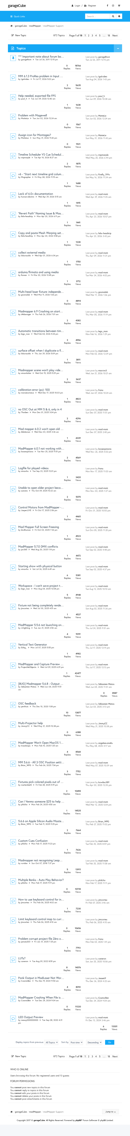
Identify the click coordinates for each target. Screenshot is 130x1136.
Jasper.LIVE (26, 510)
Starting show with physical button (40, 566)
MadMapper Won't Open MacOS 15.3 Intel (44, 742)
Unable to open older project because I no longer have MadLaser (58, 488)
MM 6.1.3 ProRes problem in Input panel (42, 76)
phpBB (78, 1120)
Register (92, 5)
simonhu (25, 471)
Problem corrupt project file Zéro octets (42, 938)
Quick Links (19, 16)
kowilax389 (103, 782)
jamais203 (25, 941)
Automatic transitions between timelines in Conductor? (52, 331)
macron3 (102, 370)
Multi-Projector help (30, 723)
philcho (24, 804)
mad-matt (103, 194)
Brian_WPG (26, 765)
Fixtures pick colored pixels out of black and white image (53, 782)
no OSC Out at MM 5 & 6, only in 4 (40, 409)
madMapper (35, 25)
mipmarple (25, 157)
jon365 (24, 549)
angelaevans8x (105, 742)
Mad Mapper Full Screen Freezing (38, 527)
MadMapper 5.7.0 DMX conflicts (38, 546)
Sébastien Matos (28, 686)
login (77, 5)
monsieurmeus (27, 392)
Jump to (109, 1111)
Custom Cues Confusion (33, 840)
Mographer (26, 177)
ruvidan (24, 863)
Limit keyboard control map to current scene (45, 919)
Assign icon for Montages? (34, 135)
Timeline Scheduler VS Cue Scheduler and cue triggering (52, 154)
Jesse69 (102, 978)
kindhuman (26, 530)
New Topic (20, 35)
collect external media (32, 252)
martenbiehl (26, 785)
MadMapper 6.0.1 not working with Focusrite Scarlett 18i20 (54, 448)
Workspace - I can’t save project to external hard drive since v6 (57, 586)
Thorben (24, 412)
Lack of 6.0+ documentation (35, 194)
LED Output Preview (30, 1017)
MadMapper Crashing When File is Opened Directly (49, 997)
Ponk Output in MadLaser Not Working (42, 978)
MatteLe (25, 118)
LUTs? (22, 958)
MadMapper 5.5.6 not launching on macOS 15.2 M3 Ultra (53, 625)
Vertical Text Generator (32, 644)
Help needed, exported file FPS (37, 96)
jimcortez (25, 608)
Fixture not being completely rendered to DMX (46, 605)
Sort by (65, 1042)
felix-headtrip (27, 216)
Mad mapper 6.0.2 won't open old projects (44, 429)
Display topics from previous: (30, 1042)
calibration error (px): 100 (34, 390)
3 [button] (92, 35)
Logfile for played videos (33, 468)
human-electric (27, 196)
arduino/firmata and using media (38, 272)
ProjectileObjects (28, 667)
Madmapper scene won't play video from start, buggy (51, 370)
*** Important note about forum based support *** (49, 56)
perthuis (24, 706)
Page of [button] (75, 35)
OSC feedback (27, 703)
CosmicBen (26, 981)
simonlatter (26, 373)
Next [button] (115, 35)
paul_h (24, 98)
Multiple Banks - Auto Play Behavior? (41, 880)
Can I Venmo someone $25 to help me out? (44, 801)
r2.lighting (25, 628)
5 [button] (100, 35)
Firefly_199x (104, 174)
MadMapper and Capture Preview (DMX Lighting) (48, 664)
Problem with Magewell (32, 115)
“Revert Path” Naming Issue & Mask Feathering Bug (50, 213)
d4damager (26, 314)
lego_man (25, 334)
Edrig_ (24, 647)
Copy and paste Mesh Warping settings (42, 233)
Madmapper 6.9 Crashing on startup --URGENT (47, 311)
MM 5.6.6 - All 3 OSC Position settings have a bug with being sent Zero (62, 762)
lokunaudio (26, 255)
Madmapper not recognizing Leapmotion (43, 860)
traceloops (25, 745)
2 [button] (88, 35)
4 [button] (96, 35)
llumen (24, 275)
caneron (24, 961)
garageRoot (26, 59)
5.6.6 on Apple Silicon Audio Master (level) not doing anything (56, 821)
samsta (24, 490)
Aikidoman (25, 432)
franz (100, 390)
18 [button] (109, 35)
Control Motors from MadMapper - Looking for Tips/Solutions (56, 507)
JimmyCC (25, 726)
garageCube (17, 5)
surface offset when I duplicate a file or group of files (50, 350)
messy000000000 (29, 1020)
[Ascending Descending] (94, 1042)
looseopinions (27, 451)
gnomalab (25, 294)
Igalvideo (25, 79)
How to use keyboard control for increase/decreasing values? (56, 899)
